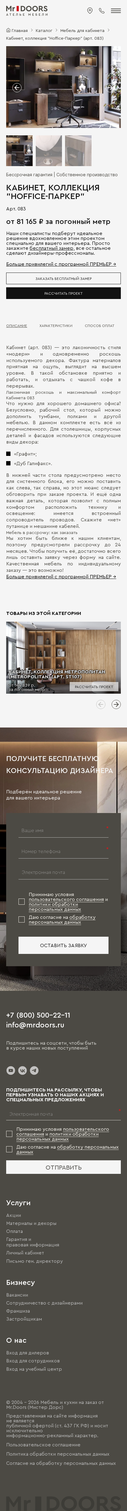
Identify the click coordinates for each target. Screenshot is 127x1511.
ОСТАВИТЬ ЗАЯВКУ (63, 945)
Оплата (14, 1231)
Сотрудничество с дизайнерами (44, 1302)
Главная (20, 30)
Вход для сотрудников (33, 1360)
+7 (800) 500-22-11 (38, 1014)
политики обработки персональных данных (55, 906)
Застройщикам (24, 1318)
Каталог (44, 30)
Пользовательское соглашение (43, 1444)
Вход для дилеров (27, 1352)
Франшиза (18, 1310)
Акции (13, 1215)
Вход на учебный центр (34, 1368)
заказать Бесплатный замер (63, 278)
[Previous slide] (100, 704)
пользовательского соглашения (66, 899)
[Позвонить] (101, 10)
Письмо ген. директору (34, 1260)
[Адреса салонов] (90, 10)
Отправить (64, 1167)
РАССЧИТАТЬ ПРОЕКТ (63, 293)
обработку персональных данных (62, 919)
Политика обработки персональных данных (57, 1453)
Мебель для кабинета (82, 30)
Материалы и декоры (31, 1223)
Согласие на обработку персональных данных (61, 1463)
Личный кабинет (25, 1252)
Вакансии (17, 1294)
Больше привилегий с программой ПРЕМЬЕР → (61, 263)
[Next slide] (116, 704)
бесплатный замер (51, 247)
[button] (17, 87)
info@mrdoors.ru (35, 1024)
